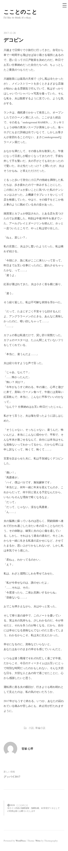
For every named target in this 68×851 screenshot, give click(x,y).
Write (38, 840)
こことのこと (20, 11)
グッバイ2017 (12, 776)
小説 (31, 728)
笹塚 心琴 (27, 749)
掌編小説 (40, 728)
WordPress (21, 840)
